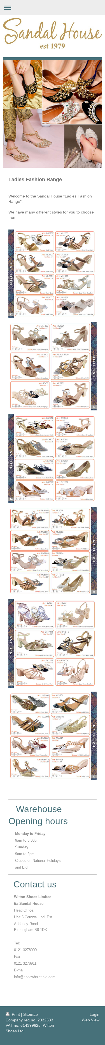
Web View (90, 1020)
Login (94, 1014)
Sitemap (30, 1014)
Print (16, 1014)
